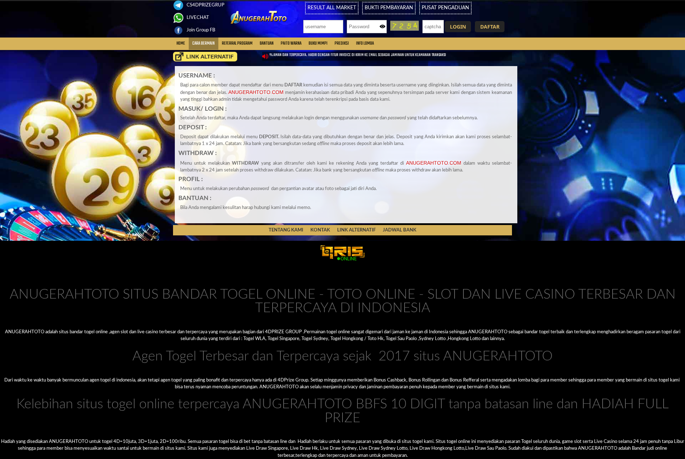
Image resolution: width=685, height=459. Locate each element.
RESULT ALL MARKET (332, 7)
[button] (458, 26)
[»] (205, 56)
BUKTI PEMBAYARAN (389, 7)
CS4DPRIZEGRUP (205, 5)
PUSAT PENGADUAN (445, 7)
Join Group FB (200, 30)
